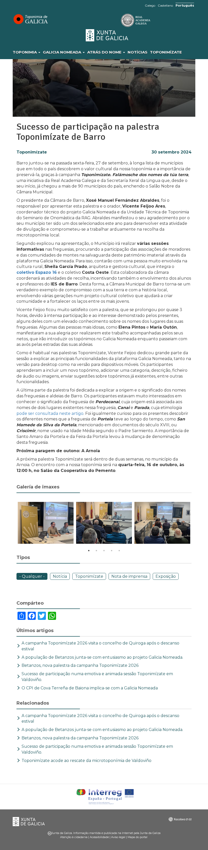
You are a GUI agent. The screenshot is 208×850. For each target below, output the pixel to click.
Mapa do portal (137, 837)
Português (185, 5)
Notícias (137, 52)
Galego (150, 5)
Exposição (165, 576)
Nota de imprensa (129, 576)
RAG (120, 20)
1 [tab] (88, 550)
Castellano (165, 5)
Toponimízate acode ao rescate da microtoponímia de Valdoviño (87, 760)
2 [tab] (96, 550)
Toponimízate (166, 52)
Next (195, 523)
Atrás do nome (105, 52)
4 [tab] (111, 550)
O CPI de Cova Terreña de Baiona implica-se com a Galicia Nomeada (90, 688)
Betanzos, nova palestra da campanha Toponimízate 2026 (80, 665)
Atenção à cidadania (74, 837)
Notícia (60, 576)
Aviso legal (118, 837)
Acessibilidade (99, 837)
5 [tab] (119, 550)
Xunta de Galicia (107, 35)
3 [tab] (104, 550)
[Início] (30, 19)
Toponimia (25, 52)
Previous (12, 523)
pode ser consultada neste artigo (49, 413)
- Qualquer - (32, 576)
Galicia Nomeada (62, 52)
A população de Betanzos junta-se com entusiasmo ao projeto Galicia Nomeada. (102, 657)
